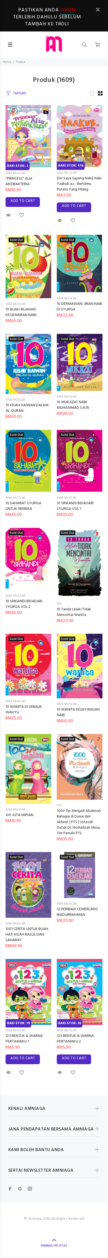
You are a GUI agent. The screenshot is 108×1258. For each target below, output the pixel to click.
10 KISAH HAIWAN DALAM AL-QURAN (27, 408)
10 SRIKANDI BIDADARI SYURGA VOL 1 (75, 506)
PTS (59, 604)
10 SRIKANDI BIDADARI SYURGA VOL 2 (24, 604)
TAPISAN (19, 93)
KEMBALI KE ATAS (54, 1246)
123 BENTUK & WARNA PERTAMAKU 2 (75, 1039)
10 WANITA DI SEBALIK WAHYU (24, 710)
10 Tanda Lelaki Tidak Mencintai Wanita (74, 612)
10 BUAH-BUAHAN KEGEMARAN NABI (21, 312)
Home (7, 62)
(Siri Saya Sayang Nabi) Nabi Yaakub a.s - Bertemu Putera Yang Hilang (79, 184)
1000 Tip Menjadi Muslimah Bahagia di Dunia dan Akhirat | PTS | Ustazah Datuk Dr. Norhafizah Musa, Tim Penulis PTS (79, 822)
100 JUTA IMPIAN (20, 815)
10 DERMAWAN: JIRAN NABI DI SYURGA (79, 307)
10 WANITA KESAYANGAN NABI (78, 712)
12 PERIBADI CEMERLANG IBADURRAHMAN (77, 912)
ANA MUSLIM (15, 173)
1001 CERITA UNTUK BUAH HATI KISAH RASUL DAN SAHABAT (27, 934)
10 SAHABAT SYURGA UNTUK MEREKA (23, 506)
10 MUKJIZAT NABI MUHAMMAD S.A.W (73, 405)
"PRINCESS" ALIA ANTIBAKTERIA (19, 181)
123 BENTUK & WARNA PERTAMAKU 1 (24, 1039)
